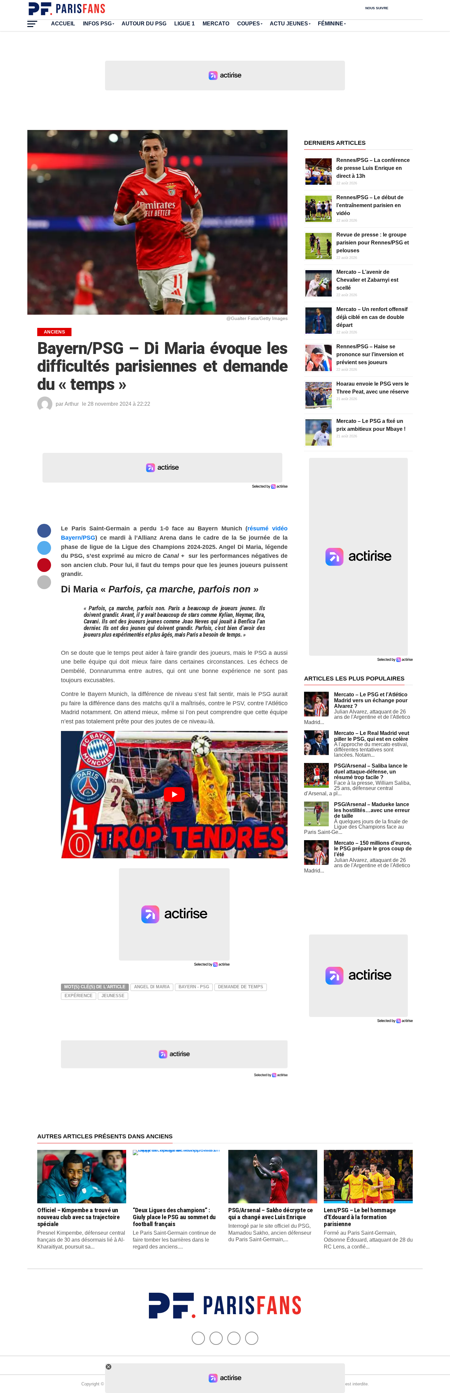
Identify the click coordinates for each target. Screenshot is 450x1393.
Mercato (216, 23)
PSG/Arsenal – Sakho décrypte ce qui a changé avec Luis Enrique (270, 1213)
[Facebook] (198, 1338)
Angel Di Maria (152, 986)
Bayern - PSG (194, 986)
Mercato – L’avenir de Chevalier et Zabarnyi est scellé (367, 280)
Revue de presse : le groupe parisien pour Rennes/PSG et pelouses (372, 242)
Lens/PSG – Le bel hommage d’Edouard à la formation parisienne (360, 1217)
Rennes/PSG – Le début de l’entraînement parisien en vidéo (370, 205)
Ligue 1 (184, 23)
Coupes (248, 23)
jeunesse (113, 995)
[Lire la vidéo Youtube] (174, 795)
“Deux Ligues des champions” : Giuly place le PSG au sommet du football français (174, 1217)
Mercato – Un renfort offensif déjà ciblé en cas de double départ (372, 317)
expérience (79, 995)
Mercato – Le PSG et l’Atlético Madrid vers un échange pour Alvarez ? (371, 700)
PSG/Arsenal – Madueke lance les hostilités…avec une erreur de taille (372, 810)
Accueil (63, 23)
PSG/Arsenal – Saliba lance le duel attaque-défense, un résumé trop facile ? (371, 771)
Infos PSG (97, 23)
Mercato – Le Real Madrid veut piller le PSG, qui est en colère (371, 736)
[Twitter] (216, 1338)
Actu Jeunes (289, 23)
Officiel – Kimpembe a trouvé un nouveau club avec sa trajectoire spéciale (78, 1217)
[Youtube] (233, 1338)
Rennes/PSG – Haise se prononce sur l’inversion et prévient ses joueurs (370, 354)
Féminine (330, 23)
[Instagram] (251, 1338)
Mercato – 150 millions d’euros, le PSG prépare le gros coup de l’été (373, 848)
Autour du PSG (144, 23)
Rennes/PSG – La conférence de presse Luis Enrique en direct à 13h (373, 168)
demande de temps (240, 986)
